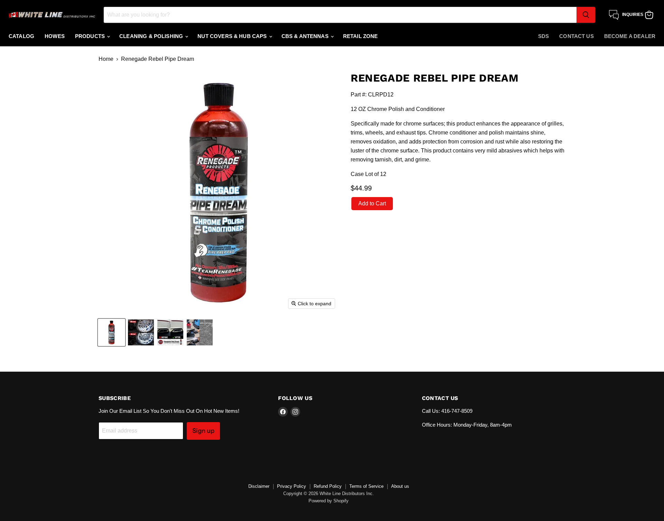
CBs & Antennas (306, 36)
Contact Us (576, 36)
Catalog (21, 36)
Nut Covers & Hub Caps (232, 36)
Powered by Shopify (328, 500)
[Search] (586, 15)
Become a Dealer (629, 36)
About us (400, 486)
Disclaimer (258, 486)
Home (106, 59)
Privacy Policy (291, 486)
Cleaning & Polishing (151, 36)
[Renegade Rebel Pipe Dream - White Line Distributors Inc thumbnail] (111, 332)
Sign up (203, 431)
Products (90, 36)
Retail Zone (360, 36)
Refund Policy (328, 486)
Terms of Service (366, 486)
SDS (543, 36)
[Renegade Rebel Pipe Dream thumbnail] (141, 332)
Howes (55, 36)
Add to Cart (372, 203)
